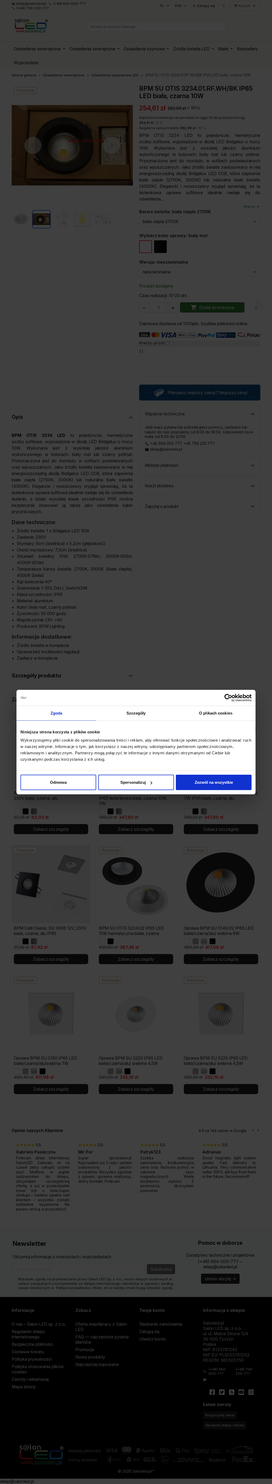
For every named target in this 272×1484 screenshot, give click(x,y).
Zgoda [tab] (56, 713)
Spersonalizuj (133, 782)
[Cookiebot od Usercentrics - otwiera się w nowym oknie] (228, 698)
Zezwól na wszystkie (214, 782)
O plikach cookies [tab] (215, 713)
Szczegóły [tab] (136, 713)
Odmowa (58, 782)
